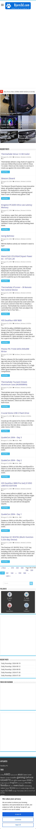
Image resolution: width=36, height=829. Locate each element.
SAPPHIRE (31, 788)
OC (9, 785)
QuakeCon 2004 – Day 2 (11, 460)
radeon (2, 788)
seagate (2, 791)
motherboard (21, 783)
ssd (10, 790)
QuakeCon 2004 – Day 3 (11, 437)
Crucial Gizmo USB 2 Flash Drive (15, 413)
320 (17, 568)
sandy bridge (25, 788)
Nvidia (4, 785)
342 (12, 573)
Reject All (18, 825)
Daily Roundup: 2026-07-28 (10, 672)
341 (7, 573)
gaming (21, 777)
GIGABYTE (5, 780)
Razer (7, 788)
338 (27, 570)
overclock (18, 785)
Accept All (18, 814)
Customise (18, 819)
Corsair (8, 778)
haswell (19, 780)
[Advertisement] (18, 29)
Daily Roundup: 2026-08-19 (10, 663)
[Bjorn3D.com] (18, 5)
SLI (6, 790)
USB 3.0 (26, 791)
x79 (29, 791)
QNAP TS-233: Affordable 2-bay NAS (26, 124)
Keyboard (7, 783)
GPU (12, 780)
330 (22, 568)
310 (12, 568)
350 (20, 573)
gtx (15, 780)
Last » (8, 576)
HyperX (24, 780)
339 (31, 570)
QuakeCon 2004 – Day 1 (11, 514)
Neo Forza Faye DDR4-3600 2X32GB (7, 138)
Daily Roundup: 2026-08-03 (10, 669)
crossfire (13, 778)
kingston (13, 783)
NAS (29, 783)
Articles (16, 440)
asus (20, 774)
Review (12, 788)
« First (3, 568)
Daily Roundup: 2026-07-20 (10, 675)
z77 (32, 791)
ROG (17, 788)
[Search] (31, 583)
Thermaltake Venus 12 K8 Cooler (15, 154)
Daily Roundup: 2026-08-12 (10, 666)
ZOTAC (2, 793)
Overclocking (28, 786)
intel (29, 780)
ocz (12, 786)
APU (16, 775)
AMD (7, 774)
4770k (2, 775)
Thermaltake (20, 791)
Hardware (17, 157)
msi (26, 783)
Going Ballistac (7, 236)
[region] (18, 812)
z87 (34, 791)
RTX (20, 788)
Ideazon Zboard (8, 178)
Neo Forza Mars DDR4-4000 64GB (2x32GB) (19, 92)
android (13, 775)
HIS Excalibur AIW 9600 (11, 320)
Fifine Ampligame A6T (10, 113)
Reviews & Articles (26, 157)
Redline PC (4, 766)
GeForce (29, 777)
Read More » (5, 172)
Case (25, 775)
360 (24, 573)
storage (14, 791)
